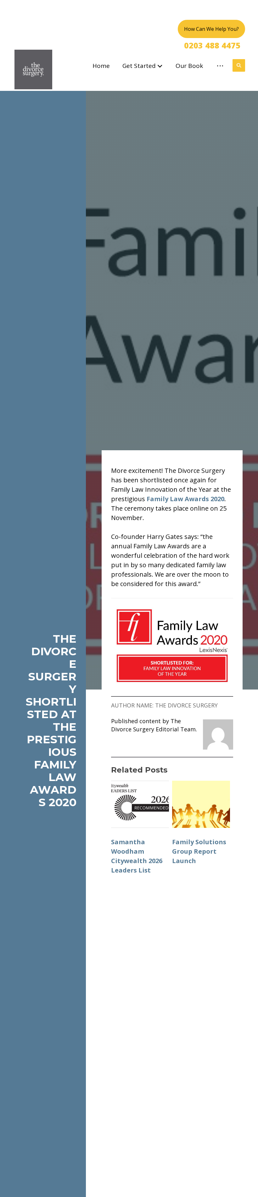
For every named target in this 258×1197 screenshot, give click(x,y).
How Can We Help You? (211, 28)
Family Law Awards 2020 (185, 499)
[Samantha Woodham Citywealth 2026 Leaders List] (140, 804)
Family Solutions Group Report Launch (199, 851)
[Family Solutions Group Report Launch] (201, 804)
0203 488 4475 (212, 45)
